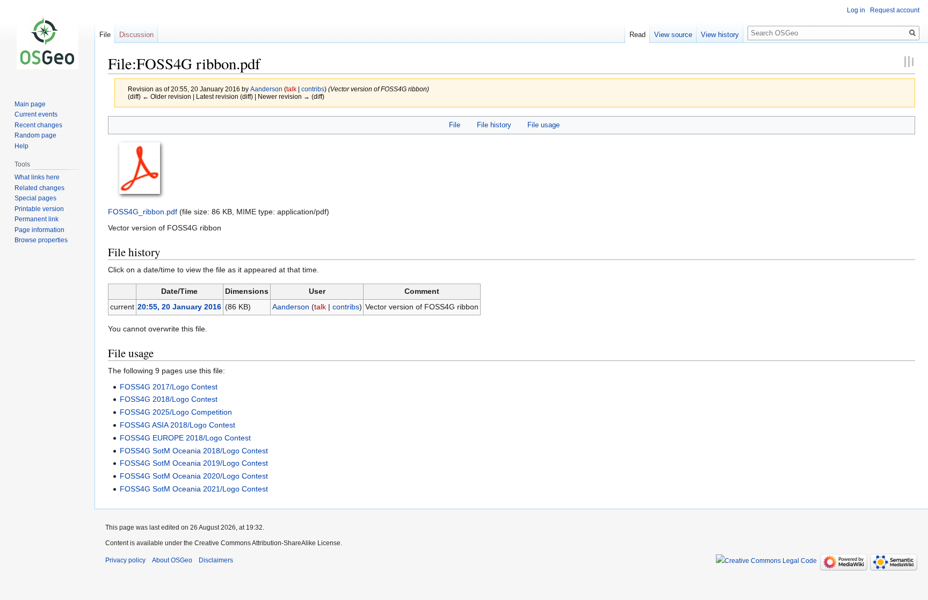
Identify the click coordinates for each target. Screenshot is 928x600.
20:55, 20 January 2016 (179, 306)
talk (291, 88)
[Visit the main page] (47, 43)
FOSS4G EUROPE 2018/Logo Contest (185, 437)
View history (720, 35)
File (454, 125)
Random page (35, 135)
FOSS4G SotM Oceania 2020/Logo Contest (194, 476)
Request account (894, 10)
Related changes (39, 188)
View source (673, 35)
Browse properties (41, 240)
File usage (543, 125)
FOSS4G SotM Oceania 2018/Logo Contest (194, 450)
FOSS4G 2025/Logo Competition (176, 412)
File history (494, 125)
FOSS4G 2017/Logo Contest (169, 386)
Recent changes (38, 125)
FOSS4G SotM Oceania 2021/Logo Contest (194, 489)
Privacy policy (125, 560)
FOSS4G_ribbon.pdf (142, 211)
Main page (30, 104)
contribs (312, 88)
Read (637, 35)
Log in (856, 10)
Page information (39, 230)
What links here (37, 177)
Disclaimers (216, 560)
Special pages (35, 198)
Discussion (136, 35)
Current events (36, 114)
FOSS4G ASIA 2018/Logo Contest (177, 425)
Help (21, 146)
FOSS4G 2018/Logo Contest (169, 399)
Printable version (39, 209)
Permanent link (37, 219)
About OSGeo (172, 560)
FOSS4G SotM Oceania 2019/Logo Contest (194, 463)
